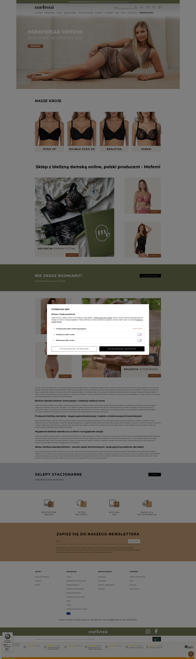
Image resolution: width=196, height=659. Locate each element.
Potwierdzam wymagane (74, 349)
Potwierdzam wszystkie (122, 349)
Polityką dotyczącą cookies (103, 318)
